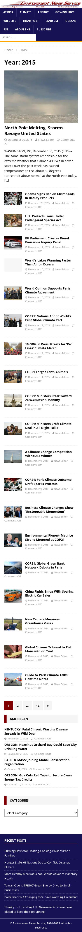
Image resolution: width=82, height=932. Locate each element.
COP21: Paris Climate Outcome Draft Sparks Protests (48, 481)
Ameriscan (19, 719)
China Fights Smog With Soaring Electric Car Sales (49, 593)
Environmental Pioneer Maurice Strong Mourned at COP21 (49, 537)
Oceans (70, 21)
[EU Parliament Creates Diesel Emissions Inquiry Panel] (13, 242)
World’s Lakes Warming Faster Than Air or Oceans (48, 262)
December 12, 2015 (39, 325)
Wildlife (9, 21)
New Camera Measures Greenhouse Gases (42, 621)
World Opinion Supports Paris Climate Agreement (47, 290)
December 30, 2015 (20, 140)
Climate (25, 12)
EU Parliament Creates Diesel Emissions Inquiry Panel (47, 240)
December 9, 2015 (38, 460)
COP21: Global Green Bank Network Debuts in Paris (45, 565)
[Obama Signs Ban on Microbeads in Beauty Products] (13, 198)
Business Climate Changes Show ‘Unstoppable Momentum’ (49, 509)
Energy (43, 12)
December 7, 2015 (38, 572)
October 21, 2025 (17, 769)
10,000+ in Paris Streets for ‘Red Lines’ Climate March (49, 346)
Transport (31, 21)
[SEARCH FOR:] (18, 37)
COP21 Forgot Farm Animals (46, 372)
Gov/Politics (64, 12)
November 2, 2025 (17, 738)
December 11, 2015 (39, 377)
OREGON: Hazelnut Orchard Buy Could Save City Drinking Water (40, 746)
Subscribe (44, 29)
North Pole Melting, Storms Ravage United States (33, 130)
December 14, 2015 (39, 297)
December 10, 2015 (39, 433)
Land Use (52, 21)
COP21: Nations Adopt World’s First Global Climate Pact (48, 318)
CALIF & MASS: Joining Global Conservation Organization (37, 762)
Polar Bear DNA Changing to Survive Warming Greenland (41, 897)
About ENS (22, 29)
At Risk (8, 12)
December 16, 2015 (39, 269)
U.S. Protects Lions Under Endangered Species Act (44, 218)
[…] (6, 180)
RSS (5, 29)
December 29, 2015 (39, 203)
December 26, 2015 (39, 225)
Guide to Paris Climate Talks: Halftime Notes (46, 677)
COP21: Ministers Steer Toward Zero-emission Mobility (48, 398)
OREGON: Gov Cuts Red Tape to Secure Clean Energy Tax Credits (38, 777)
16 (38, 706)
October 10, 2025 (17, 784)
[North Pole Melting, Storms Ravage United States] (41, 96)
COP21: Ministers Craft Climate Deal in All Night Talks (48, 426)
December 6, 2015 (38, 628)
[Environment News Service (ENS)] (41, 5)
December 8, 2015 (38, 516)
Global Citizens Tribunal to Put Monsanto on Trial (48, 649)
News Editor (46, 140)
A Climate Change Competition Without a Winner (48, 454)
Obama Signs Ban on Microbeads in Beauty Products (50, 196)
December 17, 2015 (39, 247)
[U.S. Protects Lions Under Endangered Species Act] (13, 220)
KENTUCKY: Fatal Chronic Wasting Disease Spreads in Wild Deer (36, 731)
